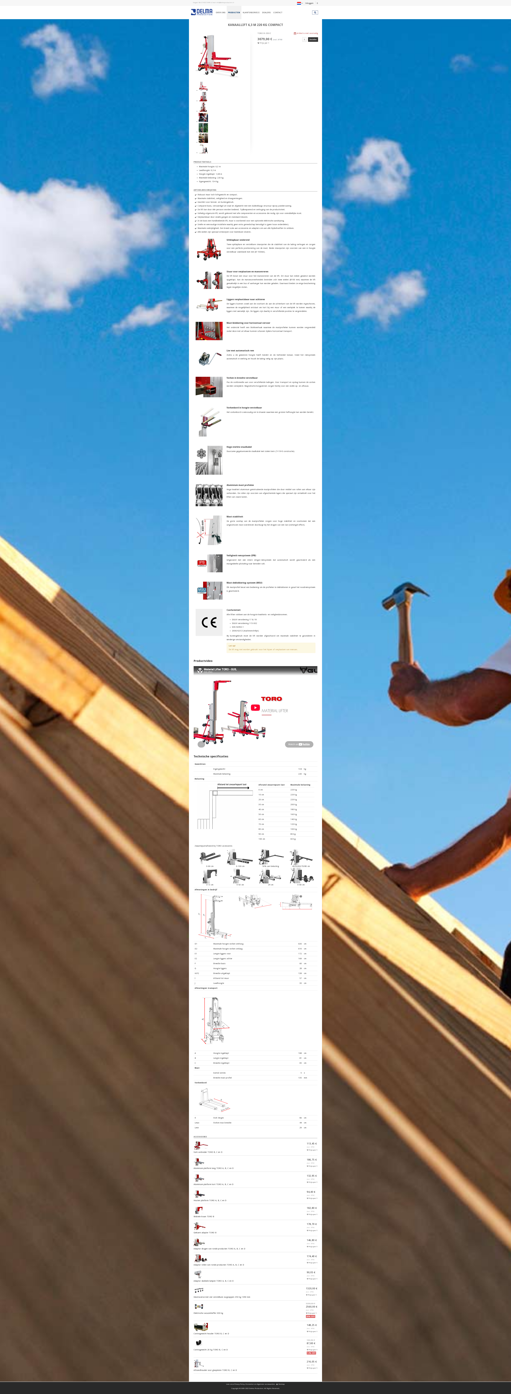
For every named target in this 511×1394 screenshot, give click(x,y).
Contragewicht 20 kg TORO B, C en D (211, 1350)
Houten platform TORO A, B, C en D (210, 1200)
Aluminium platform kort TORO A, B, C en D (214, 1184)
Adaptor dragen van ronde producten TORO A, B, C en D (219, 1249)
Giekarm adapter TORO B (205, 1233)
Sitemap (281, 1384)
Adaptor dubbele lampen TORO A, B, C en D (214, 1281)
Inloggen (309, 3)
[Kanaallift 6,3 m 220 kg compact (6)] (203, 138)
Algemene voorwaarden (266, 1384)
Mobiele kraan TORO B (204, 1216)
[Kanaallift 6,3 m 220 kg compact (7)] (203, 148)
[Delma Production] (202, 12)
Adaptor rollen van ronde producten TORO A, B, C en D (219, 1265)
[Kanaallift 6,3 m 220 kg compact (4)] (203, 117)
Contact (278, 12)
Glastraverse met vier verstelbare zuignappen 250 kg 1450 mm (222, 1297)
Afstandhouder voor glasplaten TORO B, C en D (215, 1370)
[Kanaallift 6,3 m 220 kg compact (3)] (203, 107)
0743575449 (205, 2)
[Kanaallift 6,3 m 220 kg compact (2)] (203, 96)
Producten (234, 12)
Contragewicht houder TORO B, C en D (211, 1334)
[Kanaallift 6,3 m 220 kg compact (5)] (203, 128)
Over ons (221, 12)
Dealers (266, 12)
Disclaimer (250, 1384)
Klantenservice (251, 12)
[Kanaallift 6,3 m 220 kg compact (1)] (203, 86)
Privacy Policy (239, 1384)
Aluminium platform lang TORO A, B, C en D (214, 1168)
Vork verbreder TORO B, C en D (208, 1152)
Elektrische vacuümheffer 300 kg (208, 1313)
